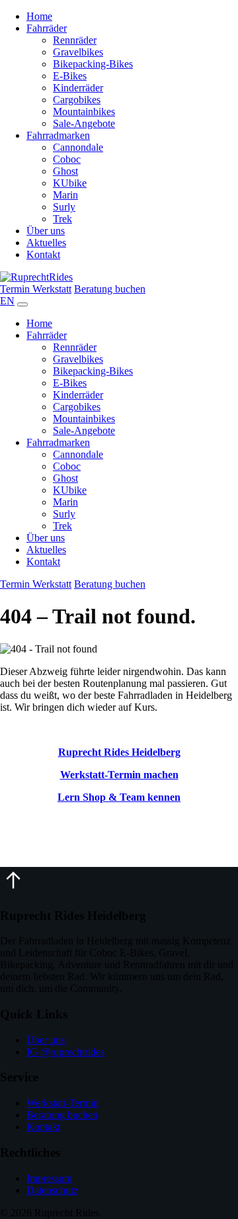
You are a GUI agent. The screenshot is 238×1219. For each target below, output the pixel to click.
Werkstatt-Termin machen (119, 774)
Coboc (67, 159)
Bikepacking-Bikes (93, 63)
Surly (64, 206)
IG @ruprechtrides (65, 1052)
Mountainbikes (84, 111)
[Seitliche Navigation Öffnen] (22, 304)
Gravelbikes (78, 52)
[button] (13, 889)
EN (7, 300)
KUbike (70, 183)
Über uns (45, 230)
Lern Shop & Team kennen (119, 797)
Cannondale (78, 147)
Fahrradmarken (58, 135)
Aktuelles (46, 242)
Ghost (65, 171)
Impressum (49, 1178)
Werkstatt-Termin (62, 1102)
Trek (62, 218)
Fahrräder (46, 28)
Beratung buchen (109, 288)
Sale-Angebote (84, 123)
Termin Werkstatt (35, 288)
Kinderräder (78, 87)
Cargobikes (76, 99)
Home (39, 16)
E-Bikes (70, 75)
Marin (65, 195)
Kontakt (43, 254)
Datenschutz (52, 1190)
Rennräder (75, 40)
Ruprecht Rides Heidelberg (119, 752)
